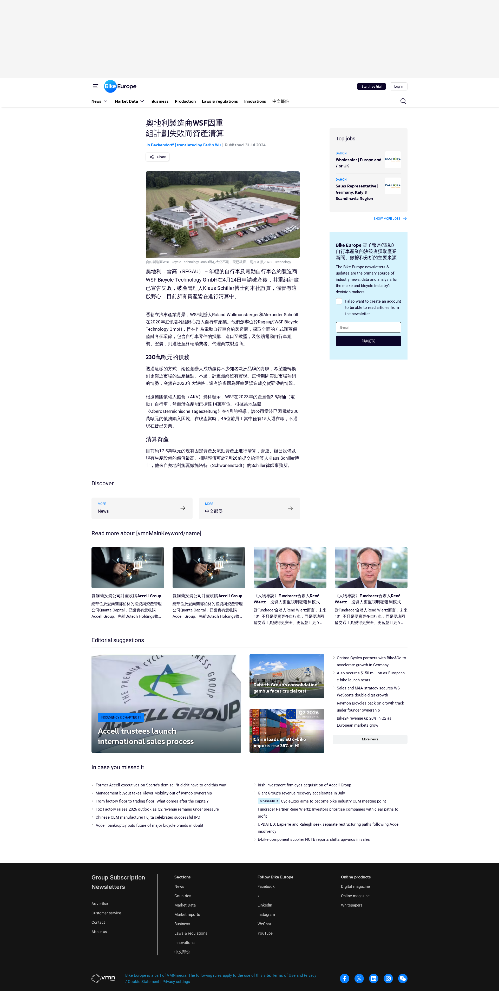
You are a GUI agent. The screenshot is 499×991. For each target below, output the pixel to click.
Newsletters (108, 886)
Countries (182, 896)
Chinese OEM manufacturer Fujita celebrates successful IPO (148, 817)
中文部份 (182, 952)
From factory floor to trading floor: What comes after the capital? (152, 801)
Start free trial (372, 86)
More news (370, 739)
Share (161, 157)
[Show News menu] (105, 101)
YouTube (265, 933)
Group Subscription (118, 877)
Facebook (266, 886)
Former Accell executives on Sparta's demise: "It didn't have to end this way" (161, 785)
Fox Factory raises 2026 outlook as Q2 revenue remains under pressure (157, 809)
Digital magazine (355, 886)
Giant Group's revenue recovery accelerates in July (301, 793)
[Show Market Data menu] (142, 101)
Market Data (185, 905)
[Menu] (95, 86)
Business (182, 924)
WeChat (264, 924)
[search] (403, 101)
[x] (359, 978)
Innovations (184, 942)
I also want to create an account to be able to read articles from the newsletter (373, 307)
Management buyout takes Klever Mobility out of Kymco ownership (154, 793)
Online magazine (355, 896)
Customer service (106, 913)
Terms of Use (284, 975)
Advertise (99, 903)
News (179, 886)
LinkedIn (265, 905)
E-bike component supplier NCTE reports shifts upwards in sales (314, 839)
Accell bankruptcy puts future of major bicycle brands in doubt (149, 825)
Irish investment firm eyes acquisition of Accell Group (304, 785)
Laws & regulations (190, 933)
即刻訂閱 (368, 341)
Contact (98, 922)
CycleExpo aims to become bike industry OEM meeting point (333, 801)
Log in (398, 86)
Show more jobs (387, 218)
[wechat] (403, 978)
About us (99, 931)
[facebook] (344, 978)
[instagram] (388, 978)
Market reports (187, 914)
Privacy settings (176, 981)
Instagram (266, 914)
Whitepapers (352, 905)
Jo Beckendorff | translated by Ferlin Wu (183, 145)
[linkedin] (373, 978)
